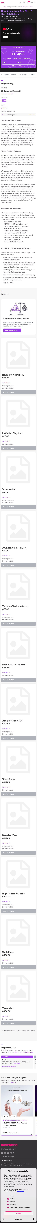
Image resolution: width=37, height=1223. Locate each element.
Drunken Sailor (10, 489)
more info (4, 94)
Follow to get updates (9, 1066)
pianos (4, 107)
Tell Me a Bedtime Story (15, 606)
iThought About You (13, 374)
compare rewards (11, 330)
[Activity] (28, 2)
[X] (5, 1153)
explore (13, 1082)
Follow (18, 62)
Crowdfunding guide (26, 1052)
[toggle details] (32, 1134)
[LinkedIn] (13, 1153)
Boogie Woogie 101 (12, 720)
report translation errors (15, 1165)
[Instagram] (11, 1153)
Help (15, 1052)
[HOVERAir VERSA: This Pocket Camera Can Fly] (17, 1100)
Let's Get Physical (12, 433)
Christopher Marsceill (10, 16)
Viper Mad (7, 1008)
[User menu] (31, 2)
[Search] (20, 2)
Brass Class (8, 779)
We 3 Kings (8, 952)
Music (4, 100)
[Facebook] (2, 1153)
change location (27, 7)
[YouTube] (8, 1153)
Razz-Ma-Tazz (9, 835)
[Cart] (24, 2)
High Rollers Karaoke (13, 893)
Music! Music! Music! (13, 664)
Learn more (16, 1063)
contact (10, 94)
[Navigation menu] (35, 2)
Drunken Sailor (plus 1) (14, 547)
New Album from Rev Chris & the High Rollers (16, 12)
